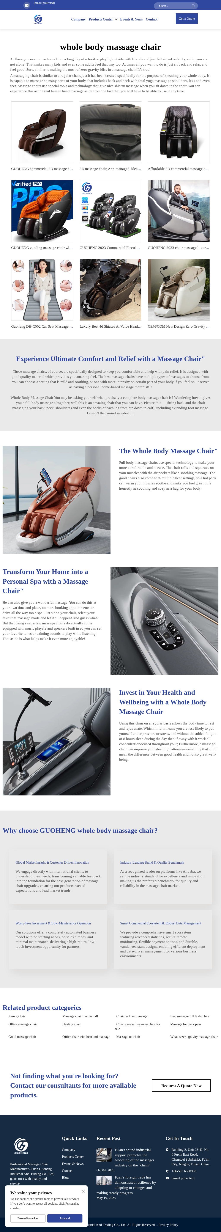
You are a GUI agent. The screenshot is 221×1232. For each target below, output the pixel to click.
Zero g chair (16, 1016)
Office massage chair (22, 1024)
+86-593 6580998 (184, 1171)
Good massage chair (22, 1037)
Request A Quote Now (181, 1085)
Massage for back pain (185, 1024)
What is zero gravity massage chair (194, 1037)
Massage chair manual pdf (80, 1016)
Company (78, 19)
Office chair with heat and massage (86, 1037)
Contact (151, 19)
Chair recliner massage (131, 1016)
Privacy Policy (168, 1225)
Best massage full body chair (189, 1016)
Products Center (73, 1156)
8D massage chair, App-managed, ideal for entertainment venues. (129, 169)
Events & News (131, 19)
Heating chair (71, 1024)
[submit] (193, 5)
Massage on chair (128, 1037)
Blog (65, 1177)
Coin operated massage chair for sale (137, 1026)
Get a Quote (187, 18)
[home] (38, 19)
